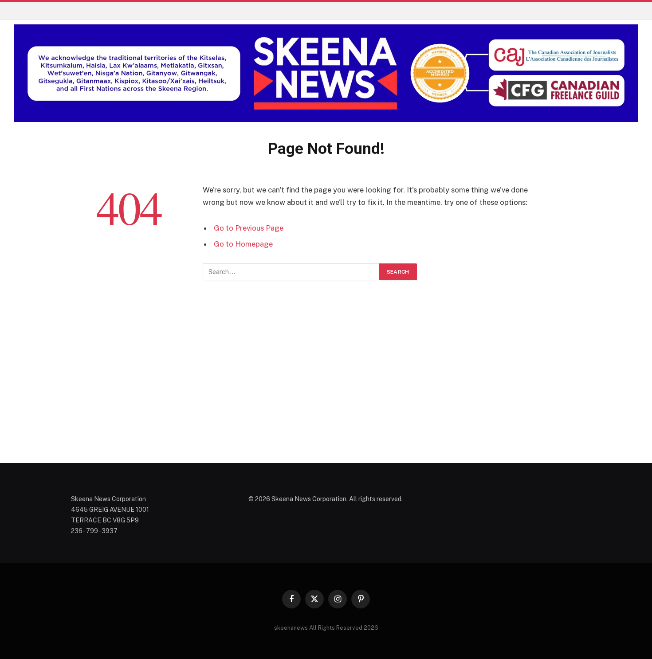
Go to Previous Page (248, 228)
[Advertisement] (326, 382)
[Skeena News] (326, 73)
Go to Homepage (243, 243)
